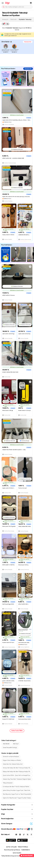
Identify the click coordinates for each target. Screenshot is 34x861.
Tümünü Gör (27, 41)
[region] (18, 48)
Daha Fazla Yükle (17, 730)
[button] (3, 3)
